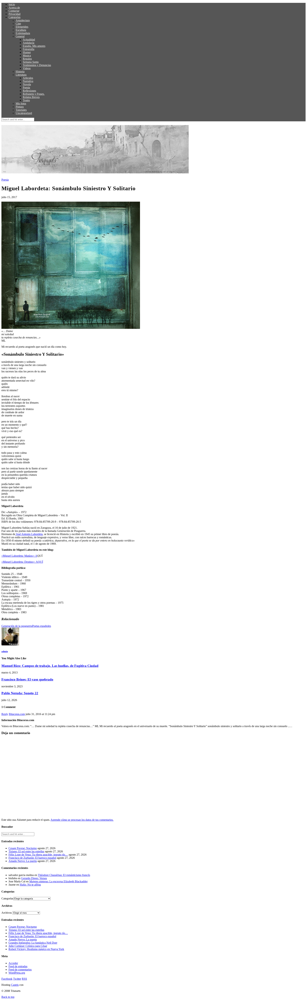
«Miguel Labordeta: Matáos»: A (19, 555)
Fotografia (28, 49)
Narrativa (28, 81)
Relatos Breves (31, 97)
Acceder (13, 963)
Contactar (14, 10)
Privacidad (14, 13)
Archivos (6, 912)
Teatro (26, 100)
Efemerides (22, 26)
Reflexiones (29, 90)
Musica (27, 55)
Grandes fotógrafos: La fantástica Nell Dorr (33, 942)
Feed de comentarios (20, 969)
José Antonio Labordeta (29, 534)
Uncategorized (24, 113)
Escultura (21, 29)
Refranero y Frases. (34, 93)
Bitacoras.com (17, 714)
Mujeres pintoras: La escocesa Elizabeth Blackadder (58, 881)
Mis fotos (21, 103)
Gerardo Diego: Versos (34, 878)
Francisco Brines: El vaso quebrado (27, 679)
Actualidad (29, 39)
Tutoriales (21, 109)
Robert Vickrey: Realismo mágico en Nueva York (36, 949)
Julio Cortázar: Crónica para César (28, 945)
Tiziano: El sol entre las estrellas (26, 851)
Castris (15, 984)
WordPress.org (17, 972)
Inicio (12, 4)
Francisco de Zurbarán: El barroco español (32, 857)
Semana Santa (31, 61)
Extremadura (23, 33)
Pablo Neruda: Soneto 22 (19, 693)
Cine (18, 23)
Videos (27, 68)
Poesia (26, 87)
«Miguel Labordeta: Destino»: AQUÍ (22, 561)
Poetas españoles (41, 625)
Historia (20, 71)
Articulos (28, 77)
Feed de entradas (18, 966)
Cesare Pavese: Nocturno (23, 848)
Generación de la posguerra (16, 625)
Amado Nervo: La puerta (23, 860)
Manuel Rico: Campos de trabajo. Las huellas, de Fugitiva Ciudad (49, 666)
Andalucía (28, 42)
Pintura (20, 106)
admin (4, 651)
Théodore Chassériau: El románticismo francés (64, 875)
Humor (27, 52)
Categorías (14, 17)
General (20, 36)
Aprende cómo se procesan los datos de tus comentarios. (82, 819)
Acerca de (14, 7)
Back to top (7, 996)
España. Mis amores (34, 45)
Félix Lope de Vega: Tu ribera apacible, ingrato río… (38, 854)
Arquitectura (23, 20)
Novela (27, 84)
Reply (4, 714)
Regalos (27, 58)
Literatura (21, 74)
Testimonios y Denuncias (37, 65)
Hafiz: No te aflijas (30, 884)
